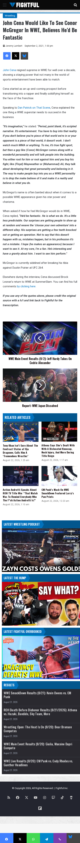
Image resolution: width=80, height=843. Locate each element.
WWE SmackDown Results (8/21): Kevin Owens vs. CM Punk (37, 695)
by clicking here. (26, 286)
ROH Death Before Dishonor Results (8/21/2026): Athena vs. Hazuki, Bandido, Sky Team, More (40, 712)
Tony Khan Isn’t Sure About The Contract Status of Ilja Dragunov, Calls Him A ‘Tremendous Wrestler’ (20, 450)
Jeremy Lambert (14, 46)
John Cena (9, 70)
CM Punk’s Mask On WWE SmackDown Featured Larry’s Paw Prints (57, 493)
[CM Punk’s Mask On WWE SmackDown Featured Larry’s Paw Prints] (59, 476)
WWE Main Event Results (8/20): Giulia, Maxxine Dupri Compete (38, 746)
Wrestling (10, 15)
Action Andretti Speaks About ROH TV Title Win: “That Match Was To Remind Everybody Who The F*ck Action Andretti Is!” (20, 495)
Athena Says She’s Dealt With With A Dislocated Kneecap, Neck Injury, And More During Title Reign (58, 450)
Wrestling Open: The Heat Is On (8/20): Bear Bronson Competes (38, 729)
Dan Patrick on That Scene (34, 107)
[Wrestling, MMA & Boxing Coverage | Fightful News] (24, 5)
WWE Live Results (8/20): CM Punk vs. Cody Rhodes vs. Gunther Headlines (38, 763)
